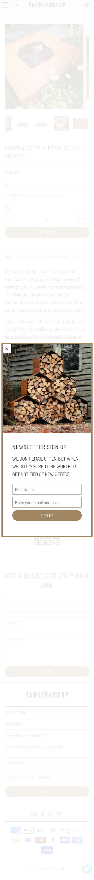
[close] (7, 348)
